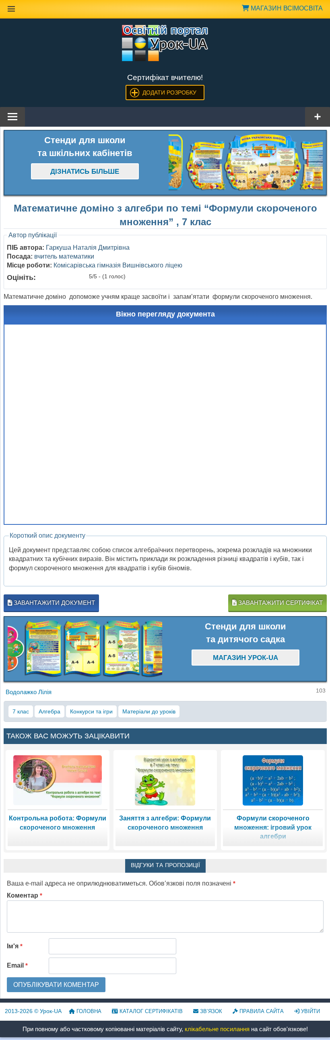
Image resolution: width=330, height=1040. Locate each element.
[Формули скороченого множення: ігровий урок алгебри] (273, 779)
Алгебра (49, 711)
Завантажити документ (53, 602)
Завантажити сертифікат (280, 602)
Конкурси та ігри (91, 711)
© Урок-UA (33, 1011)
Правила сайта (261, 1011)
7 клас (20, 711)
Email (17, 965)
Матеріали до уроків (148, 711)
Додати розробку (169, 92)
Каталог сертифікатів (150, 1011)
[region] (246, 162)
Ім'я (15, 946)
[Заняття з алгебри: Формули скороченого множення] (165, 779)
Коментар (24, 895)
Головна (88, 1011)
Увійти (309, 1011)
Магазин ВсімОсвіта (286, 8)
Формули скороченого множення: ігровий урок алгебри (272, 827)
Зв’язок (210, 1011)
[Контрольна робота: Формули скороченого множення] (57, 779)
